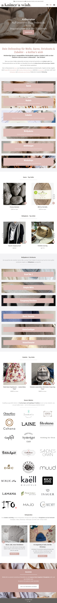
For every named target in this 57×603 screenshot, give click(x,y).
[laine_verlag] (28, 424)
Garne (15, 68)
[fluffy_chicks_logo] (28, 467)
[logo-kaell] (28, 481)
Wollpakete (12, 72)
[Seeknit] (28, 414)
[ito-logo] (9, 504)
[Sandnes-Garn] (48, 452)
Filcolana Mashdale (14, 207)
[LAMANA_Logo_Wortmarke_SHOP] (9, 493)
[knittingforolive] (48, 438)
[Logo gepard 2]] (9, 437)
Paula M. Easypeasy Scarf (14, 246)
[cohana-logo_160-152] (9, 424)
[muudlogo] (48, 468)
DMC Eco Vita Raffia (42, 207)
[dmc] (9, 467)
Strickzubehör (12, 70)
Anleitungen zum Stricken (24, 72)
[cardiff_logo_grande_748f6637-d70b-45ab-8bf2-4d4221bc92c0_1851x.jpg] (48, 504)
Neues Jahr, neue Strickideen (14, 545)
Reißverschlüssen (27, 70)
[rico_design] (47, 481)
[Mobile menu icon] (54, 5)
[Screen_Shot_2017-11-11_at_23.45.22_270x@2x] (9, 452)
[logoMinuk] (9, 481)
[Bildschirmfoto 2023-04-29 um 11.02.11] (48, 424)
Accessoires (41, 70)
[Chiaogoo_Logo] (9, 414)
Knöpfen (21, 70)
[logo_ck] (47, 414)
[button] (3, 196)
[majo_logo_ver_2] (28, 504)
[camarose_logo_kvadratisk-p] (28, 452)
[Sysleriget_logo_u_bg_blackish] (28, 437)
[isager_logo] (48, 493)
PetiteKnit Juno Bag (42, 246)
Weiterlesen (13, 553)
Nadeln (6, 70)
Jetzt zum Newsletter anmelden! (28, 586)
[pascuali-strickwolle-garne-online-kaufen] (28, 493)
